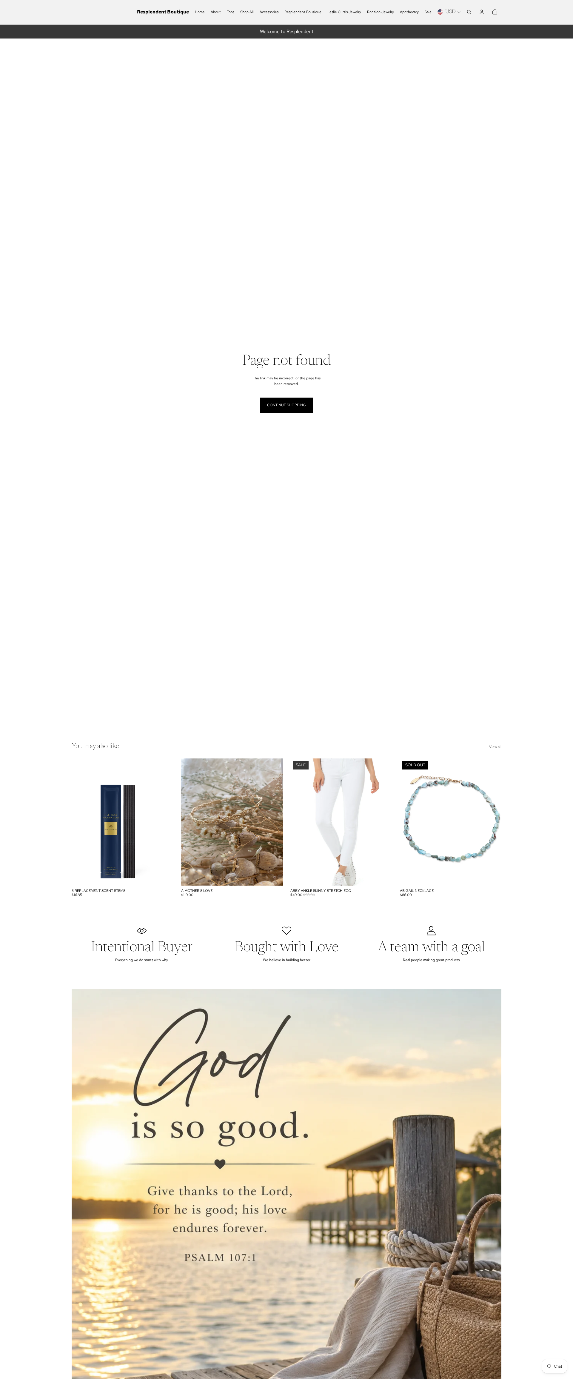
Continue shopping (286, 405)
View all (495, 746)
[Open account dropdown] (481, 12)
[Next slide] (274, 822)
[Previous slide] (190, 822)
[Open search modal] (469, 12)
